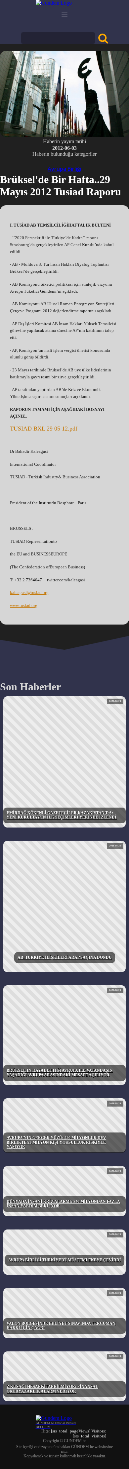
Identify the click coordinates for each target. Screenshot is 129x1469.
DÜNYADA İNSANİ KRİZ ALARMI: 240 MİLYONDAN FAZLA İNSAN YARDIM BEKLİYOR (63, 1204)
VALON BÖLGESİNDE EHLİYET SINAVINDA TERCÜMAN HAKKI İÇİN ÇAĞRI (61, 1325)
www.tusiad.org (23, 605)
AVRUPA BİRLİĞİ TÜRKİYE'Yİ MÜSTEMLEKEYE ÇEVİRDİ (64, 1260)
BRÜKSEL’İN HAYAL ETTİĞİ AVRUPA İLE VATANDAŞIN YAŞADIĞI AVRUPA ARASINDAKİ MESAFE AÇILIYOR (60, 1072)
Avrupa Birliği (64, 168)
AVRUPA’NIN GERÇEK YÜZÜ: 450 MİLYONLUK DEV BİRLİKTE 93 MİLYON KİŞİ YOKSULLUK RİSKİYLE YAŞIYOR (56, 1142)
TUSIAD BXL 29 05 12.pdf (43, 428)
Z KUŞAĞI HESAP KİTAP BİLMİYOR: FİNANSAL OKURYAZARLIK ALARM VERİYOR (52, 1389)
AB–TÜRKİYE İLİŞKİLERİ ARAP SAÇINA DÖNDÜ (65, 957)
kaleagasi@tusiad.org (29, 592)
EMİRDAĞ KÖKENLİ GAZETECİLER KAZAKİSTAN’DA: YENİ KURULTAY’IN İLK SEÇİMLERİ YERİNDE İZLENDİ (61, 815)
